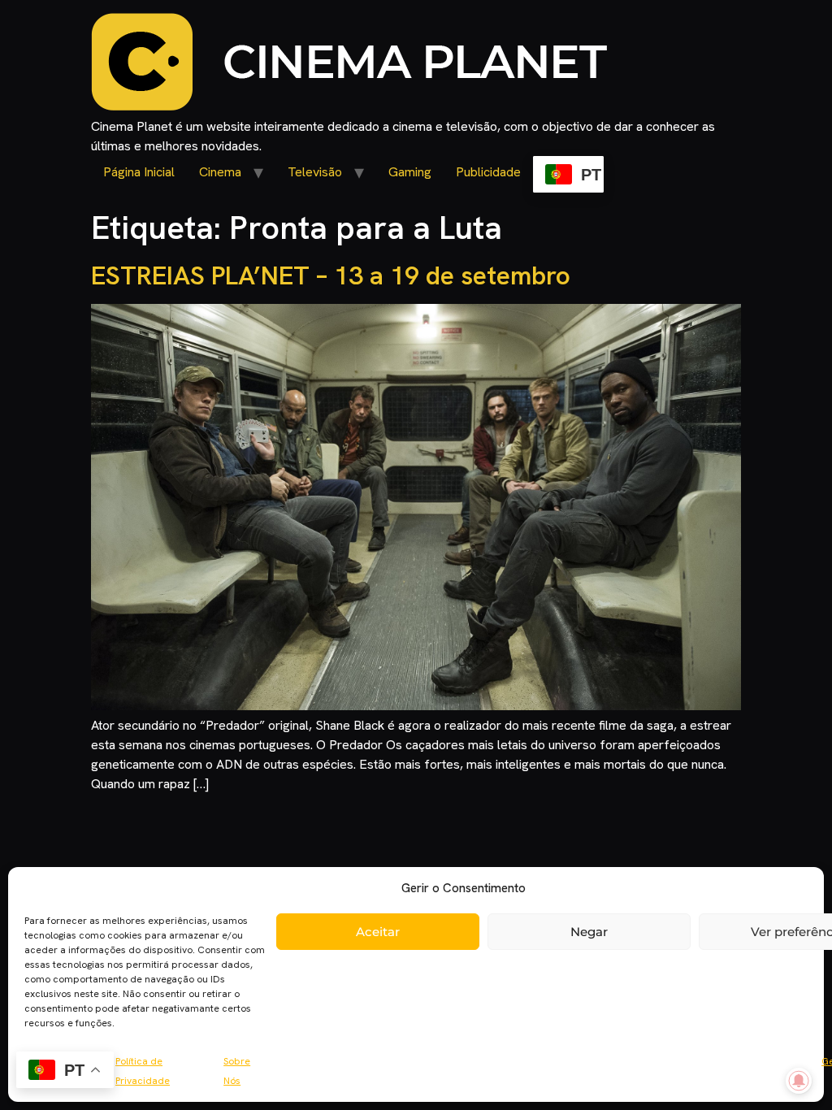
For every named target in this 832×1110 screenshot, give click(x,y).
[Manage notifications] (799, 1081)
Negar (589, 931)
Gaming (409, 171)
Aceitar (378, 931)
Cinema (220, 171)
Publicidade (488, 171)
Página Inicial (139, 171)
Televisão (315, 171)
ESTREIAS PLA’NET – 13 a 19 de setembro (330, 275)
